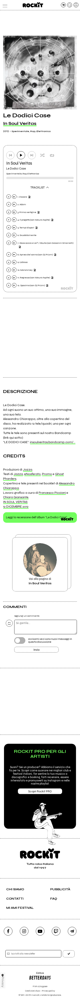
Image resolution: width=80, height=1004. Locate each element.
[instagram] (24, 931)
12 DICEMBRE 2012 (15, 506)
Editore (36, 974)
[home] (33, 4)
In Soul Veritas (19, 123)
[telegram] (72, 931)
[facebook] (8, 931)
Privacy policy (48, 991)
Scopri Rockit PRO (40, 791)
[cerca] (69, 4)
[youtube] (40, 931)
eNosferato (32, 474)
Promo (47, 474)
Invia (37, 650)
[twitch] (56, 931)
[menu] (4, 4)
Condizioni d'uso (32, 991)
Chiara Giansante (15, 497)
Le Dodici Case (16, 168)
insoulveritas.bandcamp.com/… (52, 442)
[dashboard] (76, 4)
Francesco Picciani (52, 493)
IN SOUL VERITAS (15, 502)
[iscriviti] (69, 953)
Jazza (27, 469)
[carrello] (63, 4)
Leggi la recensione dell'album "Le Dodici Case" (36, 517)
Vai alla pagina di (40, 581)
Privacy (3, 982)
